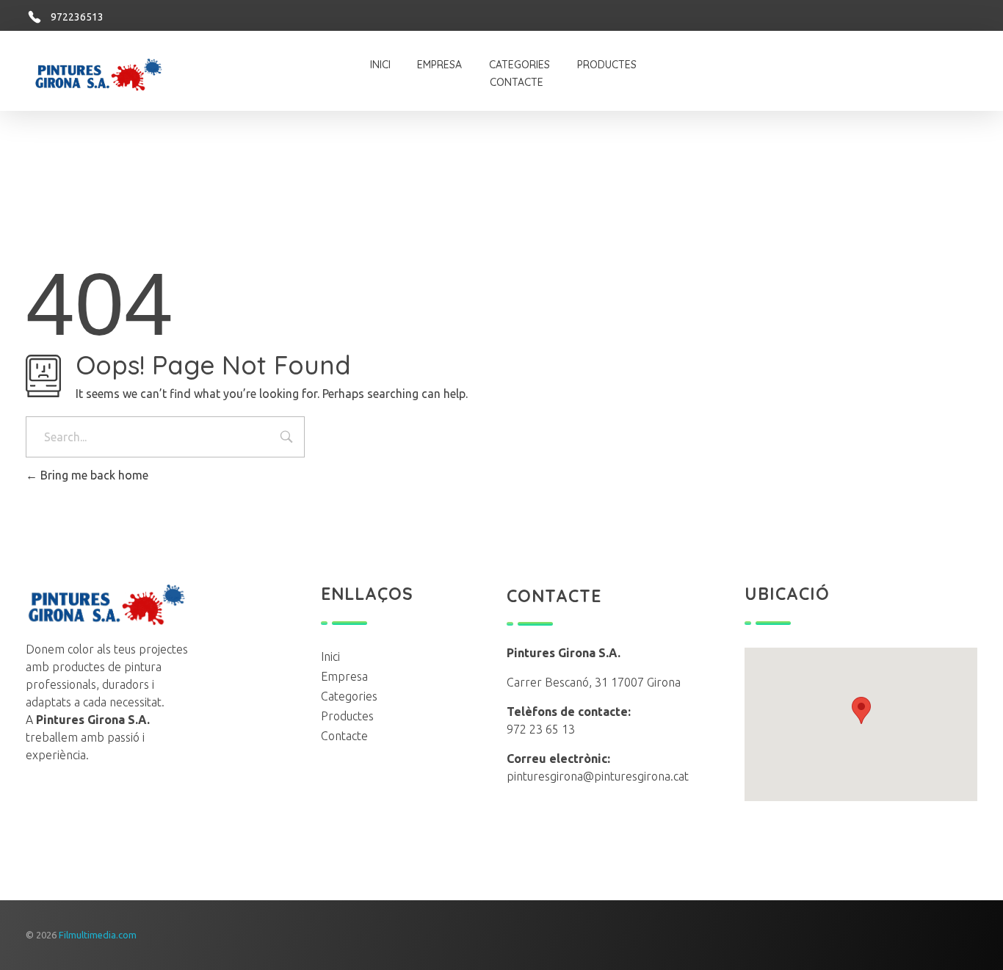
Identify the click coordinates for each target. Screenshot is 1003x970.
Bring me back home (92, 475)
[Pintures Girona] (159, 605)
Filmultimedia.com (98, 935)
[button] (861, 710)
